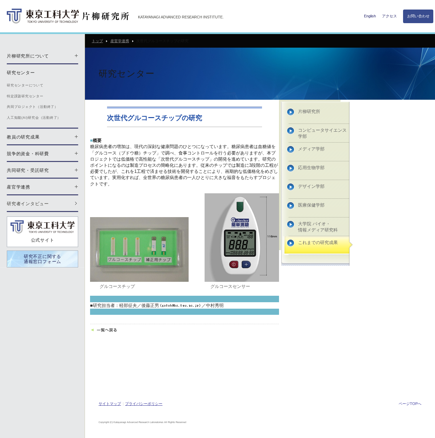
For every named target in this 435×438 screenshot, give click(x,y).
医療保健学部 (311, 205)
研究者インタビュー (28, 203)
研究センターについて (25, 85)
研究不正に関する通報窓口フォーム (42, 259)
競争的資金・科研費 (28, 153)
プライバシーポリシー (143, 404)
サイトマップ (110, 404)
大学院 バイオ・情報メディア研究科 (318, 226)
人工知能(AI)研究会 (34, 117)
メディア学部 (311, 148)
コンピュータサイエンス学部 (322, 133)
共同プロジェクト (32, 107)
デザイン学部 (311, 186)
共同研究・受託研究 (28, 170)
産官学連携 (119, 41)
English (370, 16)
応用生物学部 (311, 167)
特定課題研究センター (25, 96)
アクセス (389, 16)
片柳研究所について (28, 56)
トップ (97, 41)
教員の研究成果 (23, 137)
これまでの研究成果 (318, 242)
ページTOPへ (410, 404)
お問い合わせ (418, 16)
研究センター (21, 72)
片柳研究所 (309, 111)
